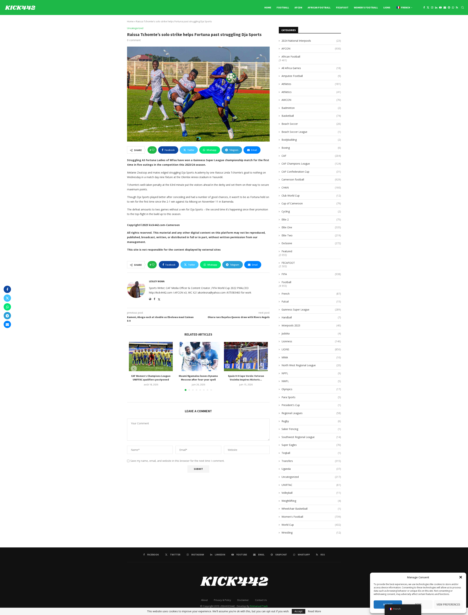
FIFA (311, 274)
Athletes (311, 84)
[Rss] (457, 7)
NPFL (311, 373)
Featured (287, 251)
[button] (461, 577)
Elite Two (311, 235)
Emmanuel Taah (259, 606)
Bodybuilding (311, 139)
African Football (319, 7)
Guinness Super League (311, 309)
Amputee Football (311, 76)
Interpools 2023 (311, 325)
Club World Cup (311, 195)
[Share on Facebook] (7, 289)
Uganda (311, 469)
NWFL (311, 381)
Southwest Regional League (311, 437)
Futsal (311, 301)
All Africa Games (311, 68)
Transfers (311, 461)
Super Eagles (311, 445)
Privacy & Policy (222, 600)
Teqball (311, 453)
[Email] (445, 7)
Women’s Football (366, 7)
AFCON (298, 7)
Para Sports (311, 397)
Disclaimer (243, 600)
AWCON (311, 100)
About (204, 600)
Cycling (311, 211)
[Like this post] (153, 150)
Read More (314, 611)
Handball (311, 317)
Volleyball (311, 492)
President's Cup (311, 405)
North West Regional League (311, 365)
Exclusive (311, 243)
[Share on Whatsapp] (7, 307)
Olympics (311, 389)
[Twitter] (428, 7)
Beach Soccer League (311, 132)
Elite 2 (311, 219)
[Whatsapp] (453, 7)
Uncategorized (311, 477)
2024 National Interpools (311, 40)
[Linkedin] (436, 7)
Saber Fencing (311, 429)
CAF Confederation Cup (311, 171)
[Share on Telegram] (7, 315)
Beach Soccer (311, 123)
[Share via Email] (7, 324)
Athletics (311, 92)
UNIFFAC (311, 485)
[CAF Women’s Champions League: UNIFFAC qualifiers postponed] (151, 356)
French (311, 293)
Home (267, 7)
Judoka (311, 333)
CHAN (311, 187)
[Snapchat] (449, 7)
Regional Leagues (311, 413)
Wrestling (311, 532)
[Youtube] (440, 7)
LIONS (386, 7)
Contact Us (261, 600)
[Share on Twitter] (7, 298)
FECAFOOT (342, 7)
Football (283, 7)
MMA (311, 357)
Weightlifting (311, 500)
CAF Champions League (311, 163)
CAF (311, 155)
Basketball (311, 115)
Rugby (311, 421)
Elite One (311, 227)
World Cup (311, 524)
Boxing (311, 147)
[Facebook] (424, 7)
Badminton (311, 108)
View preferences (448, 604)
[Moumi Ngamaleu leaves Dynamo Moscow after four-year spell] (198, 356)
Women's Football (311, 516)
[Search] (462, 7)
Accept (299, 611)
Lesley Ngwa (157, 281)
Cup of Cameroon (311, 203)
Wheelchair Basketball (311, 508)
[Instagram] (432, 7)
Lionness (311, 341)
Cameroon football (311, 179)
